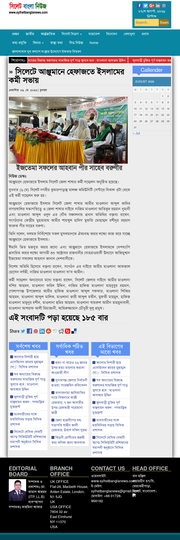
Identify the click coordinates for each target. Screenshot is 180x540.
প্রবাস (145, 33)
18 (140, 114)
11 (140, 108)
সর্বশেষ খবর (28, 346)
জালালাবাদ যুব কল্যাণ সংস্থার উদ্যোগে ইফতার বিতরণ (46, 51)
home (94, 42)
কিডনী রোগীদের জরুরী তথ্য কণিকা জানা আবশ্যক (68, 440)
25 (140, 121)
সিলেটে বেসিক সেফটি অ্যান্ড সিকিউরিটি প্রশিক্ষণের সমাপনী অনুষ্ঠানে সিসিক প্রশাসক (28, 439)
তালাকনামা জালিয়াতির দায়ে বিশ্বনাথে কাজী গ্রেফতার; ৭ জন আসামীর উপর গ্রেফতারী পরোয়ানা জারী (68, 402)
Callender (152, 69)
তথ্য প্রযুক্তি (19, 42)
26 (146, 121)
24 (135, 121)
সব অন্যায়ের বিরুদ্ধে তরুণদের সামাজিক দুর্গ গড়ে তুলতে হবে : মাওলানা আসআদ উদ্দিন (66, 60)
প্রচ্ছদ (15, 33)
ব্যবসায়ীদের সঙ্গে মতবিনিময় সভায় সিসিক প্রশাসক (26, 419)
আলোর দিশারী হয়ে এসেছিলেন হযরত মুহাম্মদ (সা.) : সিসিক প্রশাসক (26, 361)
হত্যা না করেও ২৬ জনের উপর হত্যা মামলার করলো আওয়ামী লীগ (69, 367)
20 (151, 114)
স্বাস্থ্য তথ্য (56, 42)
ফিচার (37, 42)
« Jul (136, 133)
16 (168, 108)
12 (146, 108)
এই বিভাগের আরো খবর (110, 349)
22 (162, 114)
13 (151, 108)
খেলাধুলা (129, 33)
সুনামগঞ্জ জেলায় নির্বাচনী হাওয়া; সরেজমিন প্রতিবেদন (69, 382)
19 (146, 114)
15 (162, 108)
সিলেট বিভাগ (71, 33)
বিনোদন (111, 33)
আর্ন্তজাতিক (48, 33)
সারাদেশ (94, 33)
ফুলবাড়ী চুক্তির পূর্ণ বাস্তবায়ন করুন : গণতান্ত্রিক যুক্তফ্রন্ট (27, 401)
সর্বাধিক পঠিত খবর (69, 349)
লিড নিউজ (76, 42)
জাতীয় (30, 33)
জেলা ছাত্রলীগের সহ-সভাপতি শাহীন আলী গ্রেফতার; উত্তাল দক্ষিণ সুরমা (69, 425)
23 (168, 114)
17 (135, 114)
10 (135, 108)
